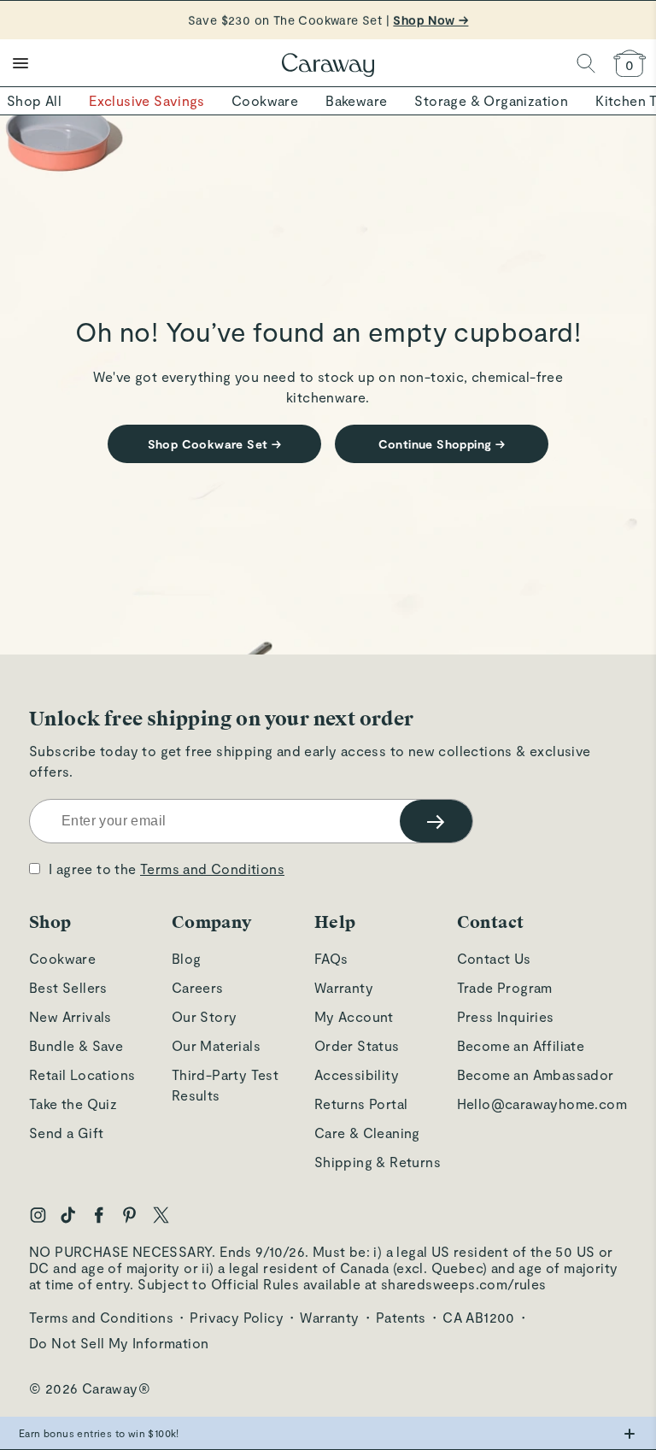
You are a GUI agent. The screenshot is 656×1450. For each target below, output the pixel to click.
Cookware (62, 958)
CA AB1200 (478, 1317)
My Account (354, 1016)
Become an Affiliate (521, 1045)
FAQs (331, 958)
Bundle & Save (76, 1045)
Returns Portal (361, 1103)
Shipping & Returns (377, 1162)
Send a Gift (66, 1132)
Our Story (204, 1016)
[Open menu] (20, 63)
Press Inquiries (505, 1016)
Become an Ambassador (535, 1074)
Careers (198, 987)
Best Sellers (68, 987)
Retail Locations (82, 1074)
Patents (401, 1317)
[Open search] (586, 63)
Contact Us (494, 958)
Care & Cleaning (367, 1132)
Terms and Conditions (212, 868)
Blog (187, 958)
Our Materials (216, 1045)
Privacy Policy (237, 1317)
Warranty (343, 987)
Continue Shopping (442, 444)
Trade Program (505, 987)
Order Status (357, 1045)
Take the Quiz (73, 1103)
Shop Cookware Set (215, 444)
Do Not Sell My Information (118, 1343)
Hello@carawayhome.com (542, 1103)
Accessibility (356, 1074)
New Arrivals (70, 1016)
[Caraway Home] (328, 66)
